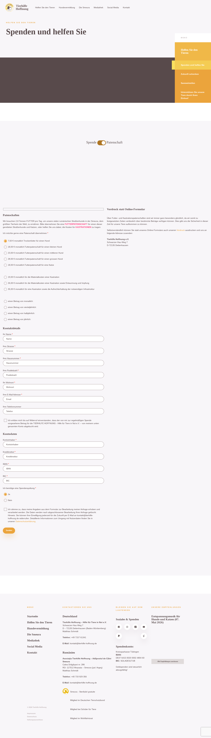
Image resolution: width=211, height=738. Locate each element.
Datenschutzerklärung (25, 521)
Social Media (113, 7)
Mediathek (98, 7)
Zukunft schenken (190, 74)
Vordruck (181, 230)
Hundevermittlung (67, 7)
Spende (91, 142)
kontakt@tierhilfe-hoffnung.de (83, 643)
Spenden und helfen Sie (192, 65)
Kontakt (126, 7)
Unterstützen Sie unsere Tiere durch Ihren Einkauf (192, 95)
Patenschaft (115, 142)
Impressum (31, 713)
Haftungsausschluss (35, 720)
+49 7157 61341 (78, 637)
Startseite (32, 616)
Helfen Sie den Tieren (45, 7)
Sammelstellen (188, 83)
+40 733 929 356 (79, 676)
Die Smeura (84, 7)
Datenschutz (32, 716)
